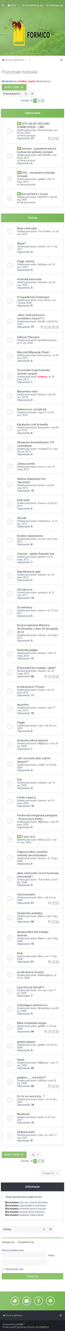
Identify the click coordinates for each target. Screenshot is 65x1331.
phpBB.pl (44, 1327)
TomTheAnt (44, 231)
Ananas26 (43, 427)
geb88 (41, 179)
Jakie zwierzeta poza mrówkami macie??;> (31, 316)
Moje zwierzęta (27, 228)
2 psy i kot (28, 836)
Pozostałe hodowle (19, 72)
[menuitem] (11, 5)
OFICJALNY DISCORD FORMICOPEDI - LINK (33, 125)
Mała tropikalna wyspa (31, 1023)
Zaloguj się (8, 1242)
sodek (41, 764)
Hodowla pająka (27, 650)
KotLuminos (44, 300)
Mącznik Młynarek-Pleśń (33, 352)
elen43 (41, 246)
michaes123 (44, 448)
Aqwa (20, 1059)
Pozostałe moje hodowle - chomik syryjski (34, 371)
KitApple (42, 264)
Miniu (41, 956)
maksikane (44, 521)
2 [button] (39, 100)
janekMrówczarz (47, 340)
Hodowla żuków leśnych (32, 740)
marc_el (42, 1135)
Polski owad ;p (26, 797)
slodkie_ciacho (27, 81)
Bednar (42, 574)
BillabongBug (45, 975)
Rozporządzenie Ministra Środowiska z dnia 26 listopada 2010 (37, 628)
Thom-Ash (44, 879)
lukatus (42, 653)
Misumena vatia (27, 391)
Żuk (19, 779)
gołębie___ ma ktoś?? (31, 1077)
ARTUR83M (44, 155)
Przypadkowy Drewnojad (33, 297)
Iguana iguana (26, 1041)
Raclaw (42, 394)
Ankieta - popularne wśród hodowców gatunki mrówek (36, 150)
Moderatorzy (44, 81)
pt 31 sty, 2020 (25, 343)
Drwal (41, 689)
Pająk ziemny (25, 261)
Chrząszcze (24, 589)
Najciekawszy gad (28, 571)
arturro (41, 610)
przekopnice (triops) (30, 972)
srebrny (42, 376)
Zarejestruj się (26, 1242)
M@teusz (43, 743)
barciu (41, 466)
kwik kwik (23, 500)
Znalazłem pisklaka (29, 913)
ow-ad (41, 539)
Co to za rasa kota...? (31, 1096)
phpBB (19, 1324)
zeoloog (42, 592)
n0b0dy (42, 1080)
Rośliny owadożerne (30, 536)
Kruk (20, 953)
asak (40, 1117)
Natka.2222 (44, 839)
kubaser (42, 782)
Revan (41, 485)
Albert (41, 916)
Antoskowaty (45, 130)
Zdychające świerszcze (32, 1005)
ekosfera (23, 704)
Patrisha (42, 282)
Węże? (21, 243)
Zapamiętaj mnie (14, 1269)
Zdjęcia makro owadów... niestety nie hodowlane (33, 853)
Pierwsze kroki (27, 135)
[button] (43, 101)
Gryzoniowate (26, 894)
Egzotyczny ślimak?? (31, 987)
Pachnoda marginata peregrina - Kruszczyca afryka (37, 817)
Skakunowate (26, 1132)
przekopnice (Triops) (31, 686)
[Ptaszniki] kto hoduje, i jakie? (36, 668)
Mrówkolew (44, 1008)
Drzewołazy (24, 607)
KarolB (41, 321)
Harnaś (42, 635)
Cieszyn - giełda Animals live (35, 553)
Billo (40, 897)
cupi (40, 725)
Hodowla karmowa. (29, 279)
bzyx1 (41, 1099)
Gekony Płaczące (28, 337)
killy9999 (42, 197)
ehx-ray (42, 990)
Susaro (42, 503)
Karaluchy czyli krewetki (32, 424)
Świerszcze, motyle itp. (32, 409)
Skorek (21, 518)
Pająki (21, 722)
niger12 (42, 412)
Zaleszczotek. (26, 463)
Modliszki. (23, 1114)
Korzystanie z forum (35, 194)
